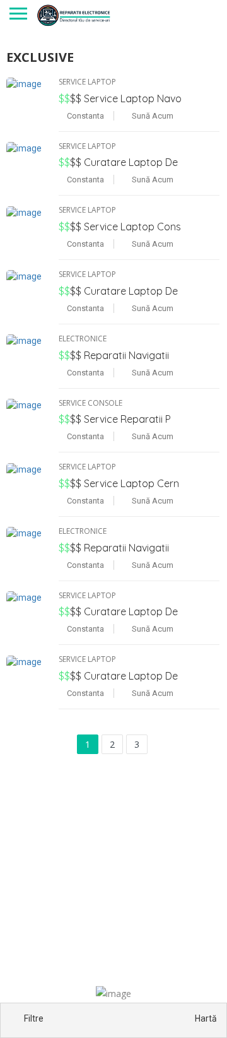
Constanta (84, 116)
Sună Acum (151, 116)
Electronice (83, 338)
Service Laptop (87, 81)
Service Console (90, 403)
